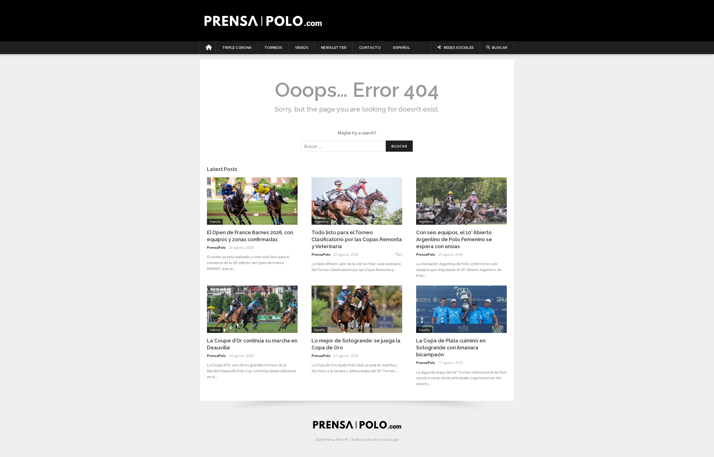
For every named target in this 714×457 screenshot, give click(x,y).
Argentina (321, 221)
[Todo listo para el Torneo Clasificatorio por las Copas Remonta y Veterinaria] (357, 200)
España (319, 330)
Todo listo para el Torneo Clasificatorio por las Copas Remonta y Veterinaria (357, 239)
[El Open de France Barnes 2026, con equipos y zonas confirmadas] (252, 200)
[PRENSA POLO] (357, 20)
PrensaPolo (216, 247)
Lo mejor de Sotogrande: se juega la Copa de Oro (356, 344)
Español (401, 47)
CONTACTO (370, 47)
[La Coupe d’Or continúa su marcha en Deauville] (252, 308)
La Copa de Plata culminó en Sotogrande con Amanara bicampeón (451, 347)
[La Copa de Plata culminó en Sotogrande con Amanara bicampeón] (461, 308)
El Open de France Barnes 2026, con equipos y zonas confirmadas (250, 235)
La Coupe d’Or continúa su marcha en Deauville (252, 344)
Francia (215, 221)
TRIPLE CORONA (237, 47)
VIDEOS (301, 47)
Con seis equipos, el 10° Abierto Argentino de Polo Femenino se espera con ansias (454, 239)
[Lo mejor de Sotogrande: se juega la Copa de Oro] (357, 308)
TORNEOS (273, 47)
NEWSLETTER (333, 47)
